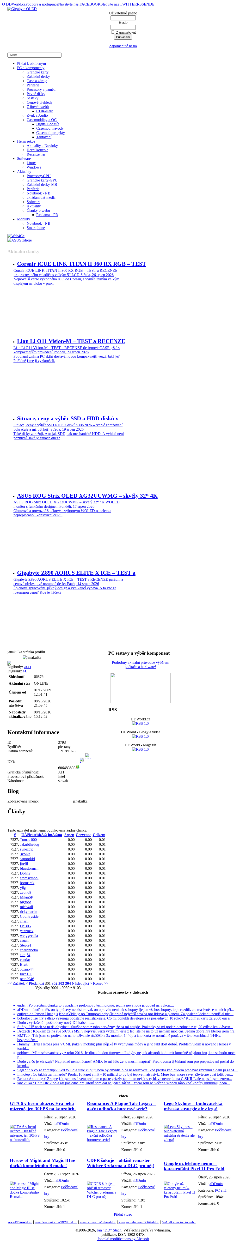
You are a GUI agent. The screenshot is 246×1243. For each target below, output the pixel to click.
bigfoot (25, 902)
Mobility (23, 219)
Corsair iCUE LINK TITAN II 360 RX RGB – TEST (81, 264)
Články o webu (38, 210)
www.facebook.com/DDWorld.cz (56, 1222)
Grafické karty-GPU (42, 180)
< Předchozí (35, 983)
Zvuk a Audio (37, 115)
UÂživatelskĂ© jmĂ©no (41, 835)
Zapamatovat (126, 32)
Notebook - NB (38, 193)
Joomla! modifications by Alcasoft (123, 1239)
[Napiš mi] (82, 768)
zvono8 (25, 892)
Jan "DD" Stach (109, 1230)
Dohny (25, 873)
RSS (140, 4)
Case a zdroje (37, 81)
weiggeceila (29, 936)
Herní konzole (37, 150)
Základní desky (38, 76)
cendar (25, 960)
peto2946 (27, 979)
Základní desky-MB (42, 184)
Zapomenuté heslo (123, 46)
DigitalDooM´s (47, 124)
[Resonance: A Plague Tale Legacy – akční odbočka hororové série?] (103, 1140)
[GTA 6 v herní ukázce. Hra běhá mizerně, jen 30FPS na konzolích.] (26, 1140)
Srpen (69, 835)
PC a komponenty (30, 68)
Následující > (82, 983)
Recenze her (36, 154)
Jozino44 (27, 969)
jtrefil (24, 864)
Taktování (43, 137)
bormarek (27, 883)
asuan (24, 940)
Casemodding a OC (42, 120)
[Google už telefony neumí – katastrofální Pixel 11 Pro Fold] (180, 1197)
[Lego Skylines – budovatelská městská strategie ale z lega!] (180, 1140)
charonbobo (29, 950)
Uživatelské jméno (123, 13)
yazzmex (26, 931)
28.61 (27, 667)
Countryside (29, 916)
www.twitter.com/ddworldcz (98, 1222)
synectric (26, 849)
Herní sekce (26, 141)
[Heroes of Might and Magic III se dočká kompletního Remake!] (26, 1197)
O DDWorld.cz (13, 4)
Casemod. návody (50, 128)
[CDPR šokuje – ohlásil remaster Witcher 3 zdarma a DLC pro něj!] (103, 1197)
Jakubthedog (29, 844)
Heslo (123, 22)
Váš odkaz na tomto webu (179, 1222)
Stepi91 (25, 945)
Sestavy (32, 98)
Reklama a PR (47, 215)
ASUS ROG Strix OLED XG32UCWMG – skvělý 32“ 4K (87, 496)
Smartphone (36, 228)
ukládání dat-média (41, 197)
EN (146, 4)
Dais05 (25, 926)
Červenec (83, 835)
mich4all (26, 907)
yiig (23, 888)
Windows (34, 167)
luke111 (26, 974)
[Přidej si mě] (88, 768)
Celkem (99, 835)
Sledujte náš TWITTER (119, 4)
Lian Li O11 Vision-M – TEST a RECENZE (71, 341)
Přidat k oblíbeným (31, 63)
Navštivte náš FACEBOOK (79, 4)
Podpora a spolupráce (41, 4)
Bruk (24, 964)
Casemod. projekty (50, 133)
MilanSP (26, 897)
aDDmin (62, 1124)
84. (25, 671)
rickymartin (28, 912)
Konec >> (100, 983)
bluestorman (29, 868)
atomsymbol (29, 878)
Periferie (33, 85)
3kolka (25, 854)
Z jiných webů (38, 107)
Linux (31, 163)
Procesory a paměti (41, 89)
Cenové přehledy (40, 102)
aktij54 (25, 955)
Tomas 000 (28, 840)
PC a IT (221, 1190)
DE (151, 4)
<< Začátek (16, 983)
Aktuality (24, 171)
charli (24, 921)
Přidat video (123, 1214)
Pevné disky (36, 94)
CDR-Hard (44, 111)
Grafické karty (38, 72)
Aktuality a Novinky (42, 146)
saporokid (27, 859)
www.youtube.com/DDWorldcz (138, 1222)
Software (24, 159)
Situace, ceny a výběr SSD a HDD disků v (67, 418)
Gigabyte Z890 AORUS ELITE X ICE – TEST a (76, 573)
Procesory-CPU (39, 176)
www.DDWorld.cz (20, 1222)
